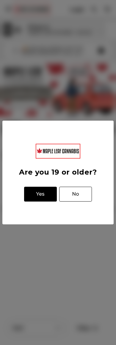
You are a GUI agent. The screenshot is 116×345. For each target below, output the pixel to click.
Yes (40, 194)
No (75, 194)
